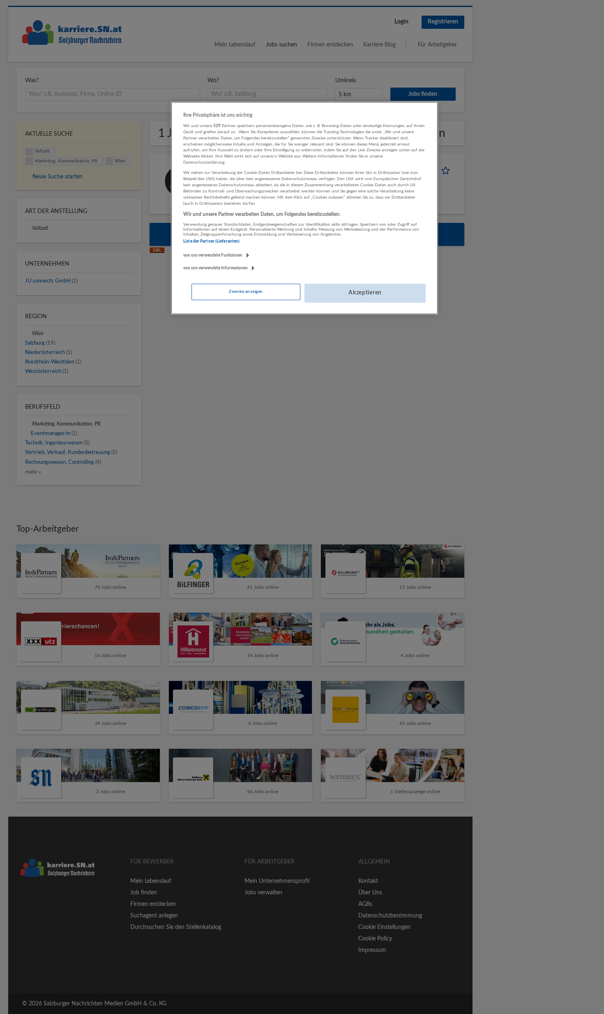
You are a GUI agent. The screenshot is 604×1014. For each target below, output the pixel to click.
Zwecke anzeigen (246, 291)
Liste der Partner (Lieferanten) (211, 241)
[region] (304, 208)
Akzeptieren (365, 293)
